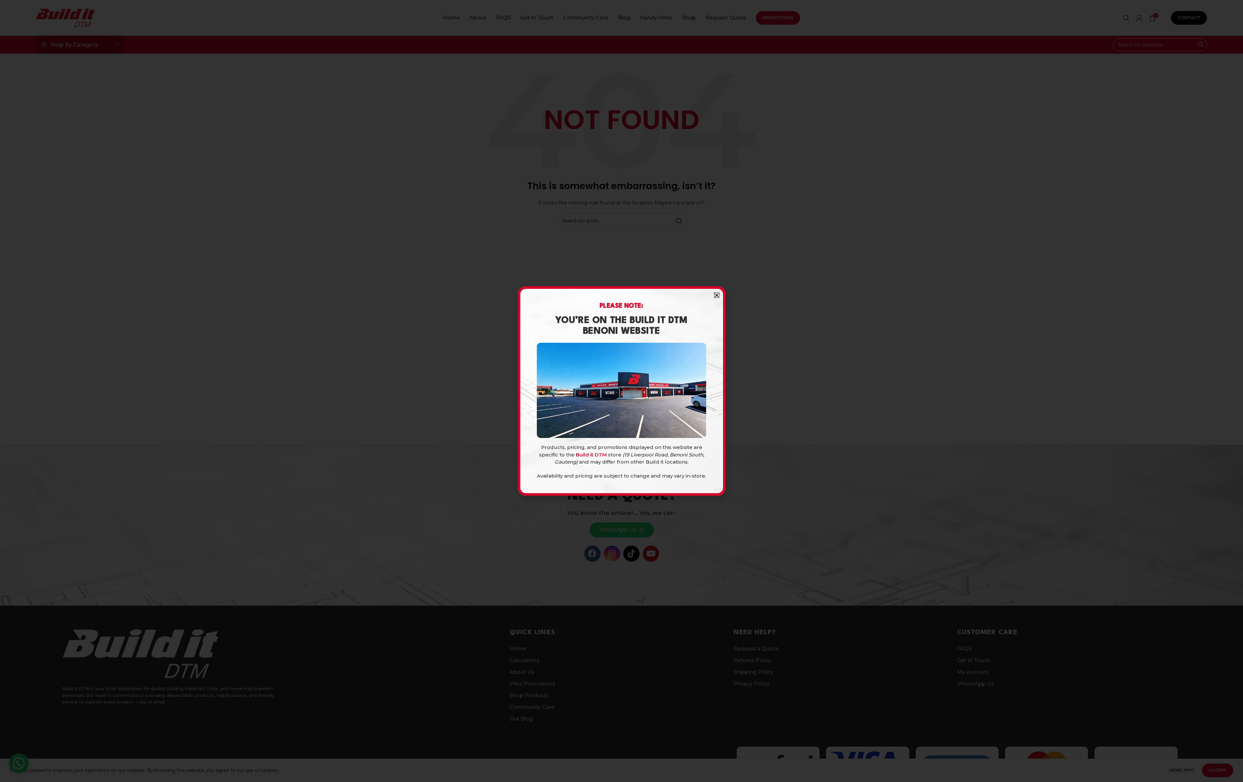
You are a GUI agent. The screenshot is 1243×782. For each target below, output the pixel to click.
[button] (716, 295)
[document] (621, 391)
